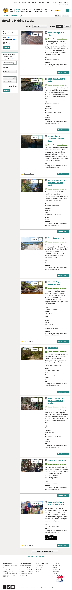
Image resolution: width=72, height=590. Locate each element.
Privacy (54, 567)
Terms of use (56, 565)
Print (59, 15)
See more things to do (45, 551)
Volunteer (48, 2)
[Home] (5, 10)
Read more (62, 72)
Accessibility (56, 563)
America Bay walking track (54, 283)
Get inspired (22, 2)
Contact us (39, 570)
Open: (5, 37)
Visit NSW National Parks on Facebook (4, 587)
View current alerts (29, 174)
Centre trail (53, 348)
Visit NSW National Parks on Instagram (8, 587)
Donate (54, 577)
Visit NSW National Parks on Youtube (13, 587)
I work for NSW (47, 587)
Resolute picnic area (57, 460)
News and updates (41, 568)
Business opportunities (26, 573)
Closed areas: (8, 39)
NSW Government (35, 587)
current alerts (62, 39)
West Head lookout (56, 238)
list (60, 26)
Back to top (36, 556)
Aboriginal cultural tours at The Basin (56, 503)
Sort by (28, 26)
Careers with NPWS (25, 568)
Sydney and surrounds (52, 66)
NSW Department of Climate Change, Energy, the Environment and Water (10, 574)
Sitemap (54, 573)
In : (4, 59)
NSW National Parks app (10, 566)
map (67, 26)
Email (66, 15)
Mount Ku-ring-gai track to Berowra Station (56, 400)
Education (41, 2)
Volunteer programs (25, 566)
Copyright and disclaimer (56, 570)
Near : (10, 59)
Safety (16, 2)
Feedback (39, 572)
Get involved (23, 575)
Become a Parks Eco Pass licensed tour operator (27, 570)
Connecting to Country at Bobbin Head (56, 138)
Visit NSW (5, 570)
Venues (66, 2)
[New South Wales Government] (59, 578)
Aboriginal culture (11, 43)
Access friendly (32, 2)
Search (6, 48)
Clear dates (13, 86)
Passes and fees (57, 2)
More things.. (12, 33)
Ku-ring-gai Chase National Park (55, 64)
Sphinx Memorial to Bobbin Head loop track (56, 182)
